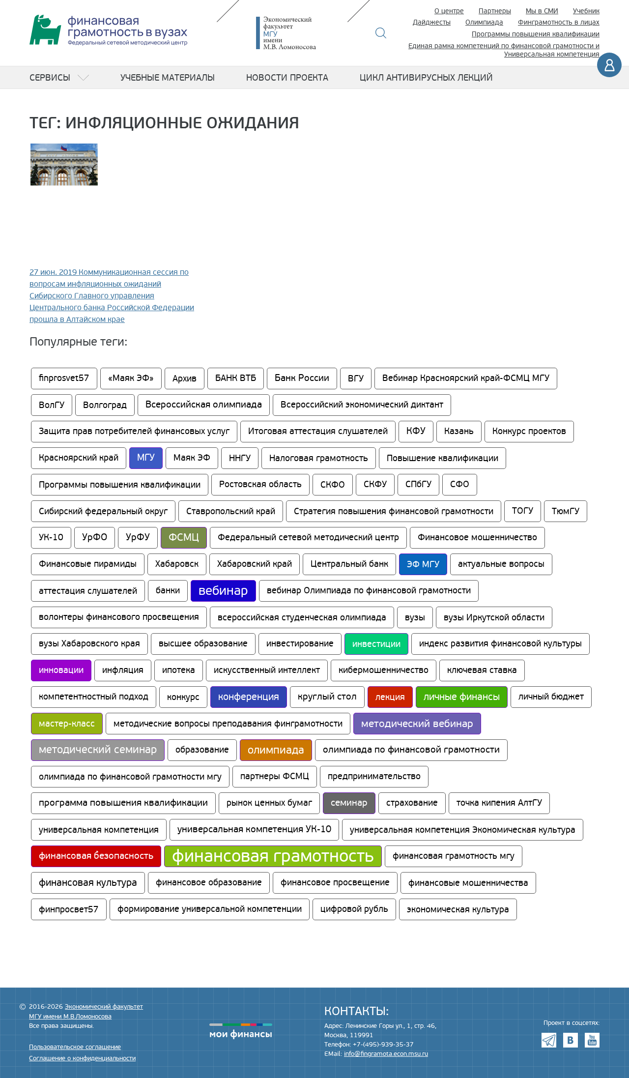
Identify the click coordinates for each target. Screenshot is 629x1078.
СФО (459, 484)
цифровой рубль (354, 909)
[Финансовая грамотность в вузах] (108, 30)
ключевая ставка (482, 670)
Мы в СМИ (542, 11)
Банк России (302, 378)
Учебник (586, 11)
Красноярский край (78, 458)
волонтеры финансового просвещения (119, 617)
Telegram (549, 1040)
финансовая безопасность (96, 856)
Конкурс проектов (529, 431)
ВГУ (356, 378)
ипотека (178, 670)
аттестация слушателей (88, 590)
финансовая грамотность (273, 856)
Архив (184, 378)
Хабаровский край (254, 564)
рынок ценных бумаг (269, 803)
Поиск (381, 33)
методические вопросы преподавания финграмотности (228, 723)
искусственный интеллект (267, 670)
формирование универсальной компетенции (209, 909)
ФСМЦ (184, 537)
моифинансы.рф (240, 1031)
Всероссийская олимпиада (203, 404)
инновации (61, 670)
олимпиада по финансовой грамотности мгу (130, 776)
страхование (412, 803)
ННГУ (240, 458)
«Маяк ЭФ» (131, 378)
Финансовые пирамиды (88, 564)
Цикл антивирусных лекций (426, 77)
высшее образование (203, 644)
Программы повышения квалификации (536, 34)
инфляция (122, 670)
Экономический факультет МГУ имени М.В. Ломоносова (300, 33)
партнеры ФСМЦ (274, 776)
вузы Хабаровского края (89, 644)
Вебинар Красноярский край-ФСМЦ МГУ (465, 378)
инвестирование (300, 644)
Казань (459, 431)
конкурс (183, 697)
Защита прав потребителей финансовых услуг (134, 431)
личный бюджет (551, 697)
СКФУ (375, 484)
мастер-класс (67, 723)
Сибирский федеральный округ (103, 511)
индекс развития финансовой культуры (500, 644)
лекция (390, 697)
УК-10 (51, 537)
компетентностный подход (93, 697)
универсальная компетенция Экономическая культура (462, 829)
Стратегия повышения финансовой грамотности (393, 511)
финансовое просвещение (335, 882)
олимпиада (276, 750)
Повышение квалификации (442, 458)
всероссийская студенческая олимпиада (302, 617)
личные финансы (462, 697)
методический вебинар (417, 723)
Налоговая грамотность (318, 458)
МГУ (146, 458)
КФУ (416, 431)
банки (168, 590)
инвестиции (376, 644)
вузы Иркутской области (494, 617)
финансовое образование (209, 882)
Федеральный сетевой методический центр (308, 537)
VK (570, 1040)
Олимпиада (484, 22)
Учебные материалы (167, 77)
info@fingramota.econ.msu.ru (386, 1054)
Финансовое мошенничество (477, 537)
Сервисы (49, 77)
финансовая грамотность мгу (454, 856)
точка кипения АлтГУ (499, 803)
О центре (449, 11)
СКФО (332, 484)
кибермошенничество (384, 670)
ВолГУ (51, 405)
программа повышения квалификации (123, 803)
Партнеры (495, 11)
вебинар (223, 591)
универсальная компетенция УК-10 (254, 829)
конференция (248, 697)
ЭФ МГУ (423, 564)
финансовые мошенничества (468, 882)
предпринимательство (374, 776)
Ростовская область (260, 484)
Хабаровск (177, 564)
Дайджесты (432, 22)
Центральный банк (349, 564)
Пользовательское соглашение (75, 1047)
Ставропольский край (230, 511)
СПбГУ (418, 484)
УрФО (94, 537)
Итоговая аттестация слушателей (318, 431)
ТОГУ (522, 511)
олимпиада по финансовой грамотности (411, 750)
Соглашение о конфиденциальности (82, 1058)
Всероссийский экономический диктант (362, 405)
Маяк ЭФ (191, 458)
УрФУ (138, 537)
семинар (349, 803)
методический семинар (98, 750)
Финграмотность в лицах (559, 22)
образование (202, 750)
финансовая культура (88, 883)
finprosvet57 (64, 378)
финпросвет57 (69, 909)
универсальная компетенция (99, 829)
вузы (415, 617)
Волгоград (105, 405)
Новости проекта (287, 77)
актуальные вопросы (501, 564)
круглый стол (327, 696)
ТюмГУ (565, 511)
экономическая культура (458, 909)
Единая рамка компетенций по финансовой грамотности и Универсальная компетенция (504, 50)
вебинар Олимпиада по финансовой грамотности (369, 590)
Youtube (592, 1040)
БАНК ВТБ (235, 378)
